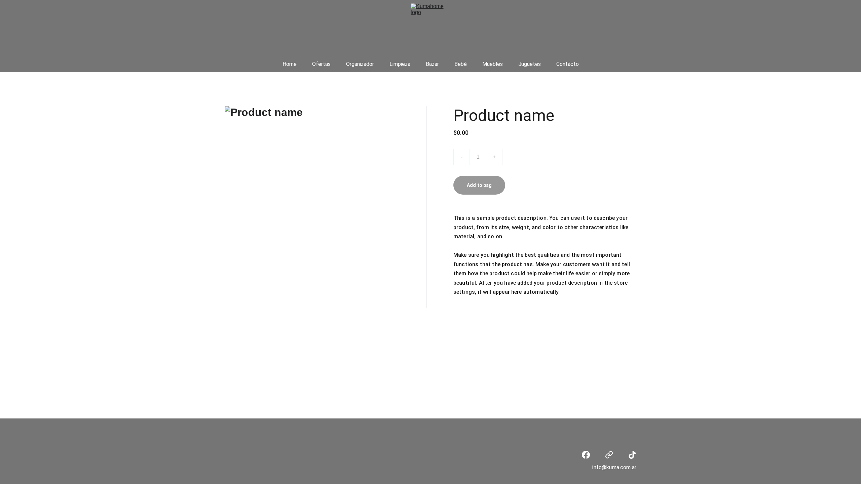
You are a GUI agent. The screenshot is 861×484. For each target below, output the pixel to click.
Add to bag (479, 185)
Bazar (432, 64)
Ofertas (321, 64)
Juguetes (529, 64)
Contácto (567, 64)
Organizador (360, 64)
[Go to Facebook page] (586, 455)
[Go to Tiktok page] (632, 455)
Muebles (492, 64)
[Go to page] (609, 455)
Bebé (460, 64)
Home (290, 64)
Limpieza (399, 64)
